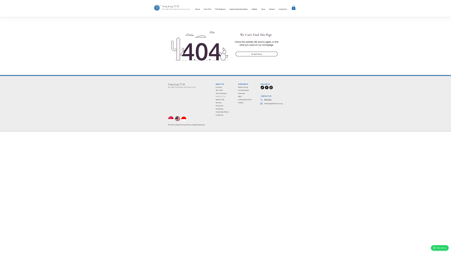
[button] (220, 9)
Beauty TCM (220, 100)
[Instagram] (271, 87)
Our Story (219, 87)
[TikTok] (262, 87)
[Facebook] (266, 87)
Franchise (241, 93)
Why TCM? (219, 90)
